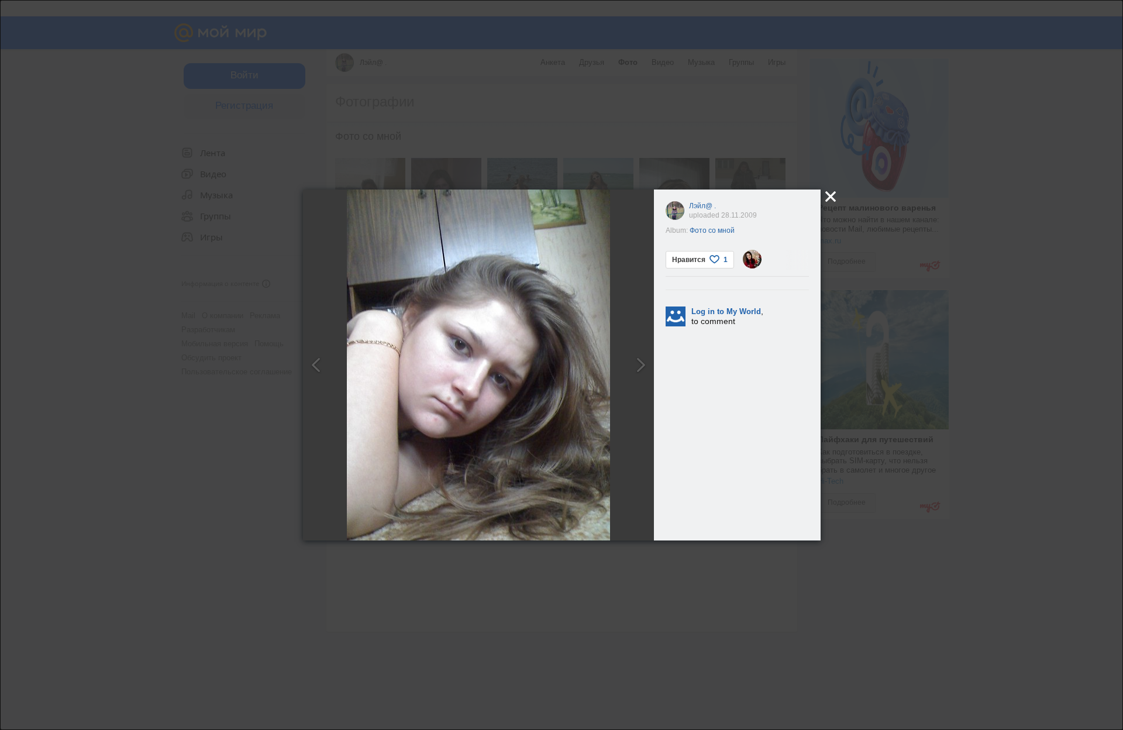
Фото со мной (712, 230)
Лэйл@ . (702, 206)
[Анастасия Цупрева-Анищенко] (752, 259)
